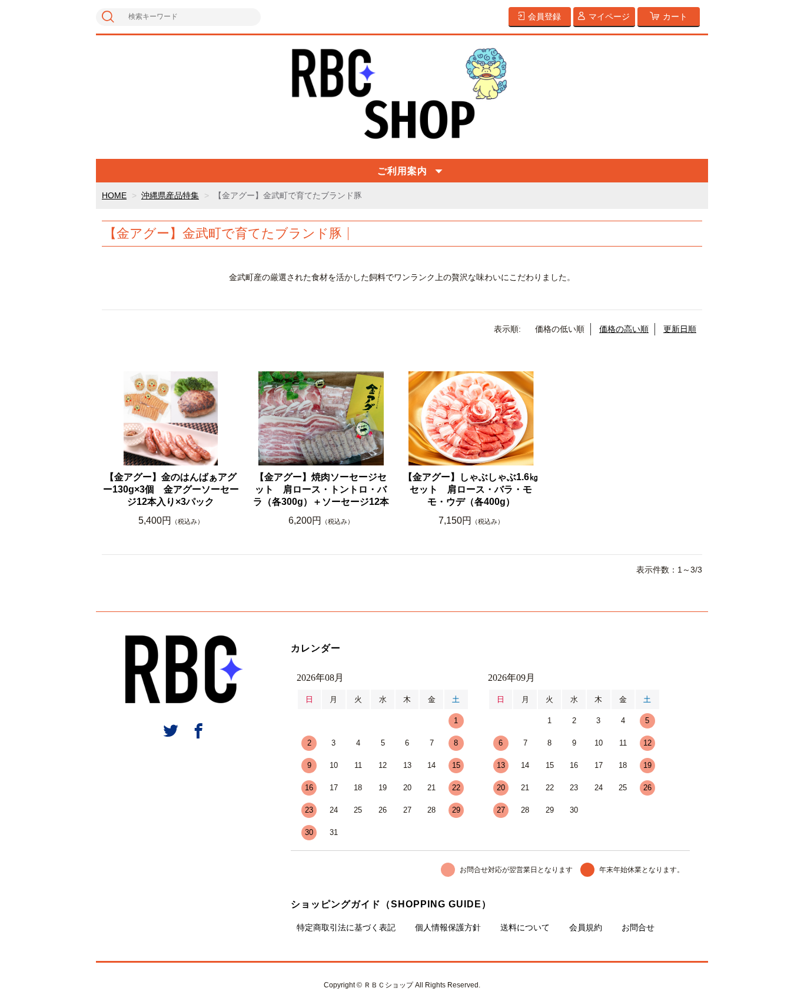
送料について (525, 927)
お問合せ (638, 927)
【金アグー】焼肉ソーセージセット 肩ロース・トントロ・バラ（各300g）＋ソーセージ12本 (321, 489)
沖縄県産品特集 (170, 195)
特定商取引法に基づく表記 (346, 927)
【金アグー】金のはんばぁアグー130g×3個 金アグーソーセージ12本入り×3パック (171, 489)
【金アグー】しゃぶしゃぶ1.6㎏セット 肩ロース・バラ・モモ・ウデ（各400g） (471, 489)
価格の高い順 (624, 329)
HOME (114, 195)
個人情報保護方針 (448, 927)
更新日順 (679, 329)
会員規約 (585, 927)
